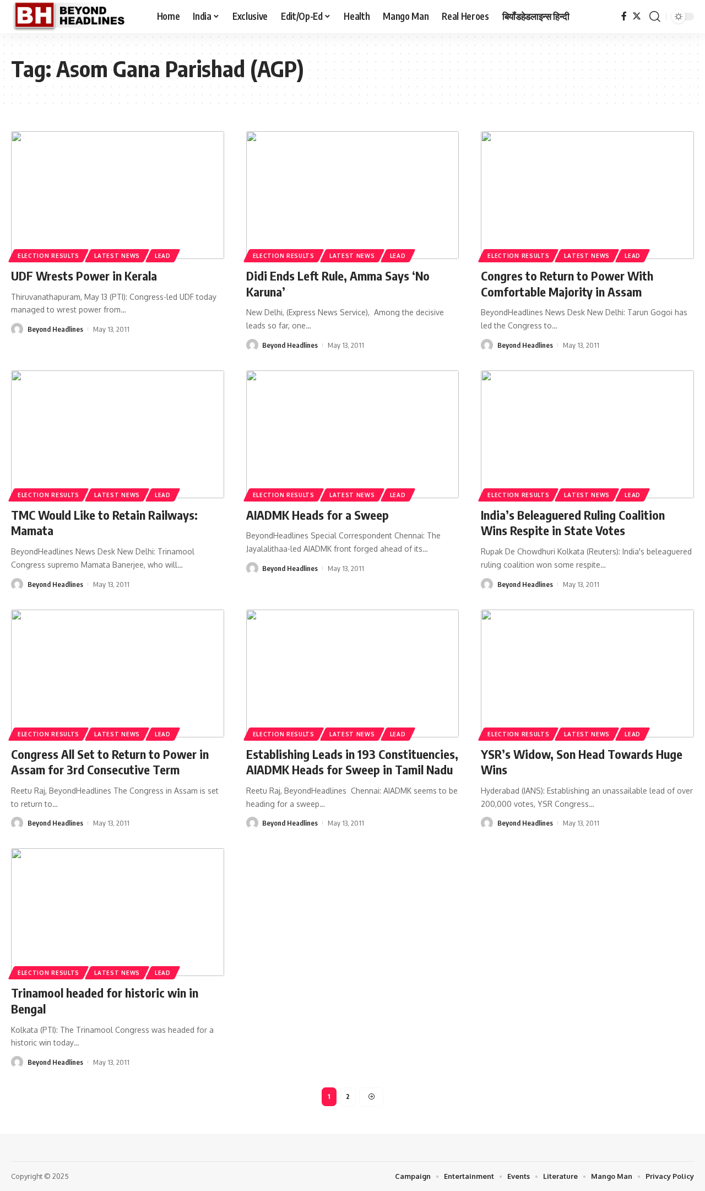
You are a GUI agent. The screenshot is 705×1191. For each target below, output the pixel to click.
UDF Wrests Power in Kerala (84, 275)
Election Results (48, 255)
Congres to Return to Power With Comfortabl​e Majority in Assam (567, 283)
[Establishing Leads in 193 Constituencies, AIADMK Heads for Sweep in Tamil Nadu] (352, 673)
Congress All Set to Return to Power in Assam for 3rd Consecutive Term (110, 762)
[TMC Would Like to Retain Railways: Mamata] (117, 434)
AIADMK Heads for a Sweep (317, 514)
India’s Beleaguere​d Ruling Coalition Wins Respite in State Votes (573, 522)
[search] (654, 16)
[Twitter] (637, 16)
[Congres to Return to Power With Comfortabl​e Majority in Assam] (587, 195)
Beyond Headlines (55, 329)
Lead (163, 255)
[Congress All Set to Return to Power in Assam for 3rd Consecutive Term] (117, 673)
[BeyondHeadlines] (75, 16)
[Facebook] (624, 16)
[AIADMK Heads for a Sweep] (352, 434)
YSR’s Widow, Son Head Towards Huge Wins (581, 762)
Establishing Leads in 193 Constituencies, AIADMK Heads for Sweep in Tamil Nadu (352, 762)
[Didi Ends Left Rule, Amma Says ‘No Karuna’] (352, 195)
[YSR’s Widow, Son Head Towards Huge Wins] (587, 673)
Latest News (117, 255)
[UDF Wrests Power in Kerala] (117, 195)
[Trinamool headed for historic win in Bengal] (117, 912)
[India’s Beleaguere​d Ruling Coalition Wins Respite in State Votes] (587, 434)
